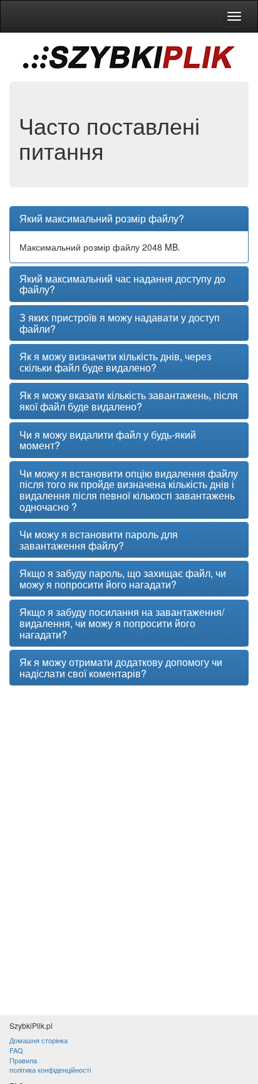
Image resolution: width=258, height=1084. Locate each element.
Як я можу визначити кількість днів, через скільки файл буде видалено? (115, 362)
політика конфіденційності (50, 1070)
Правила (23, 1060)
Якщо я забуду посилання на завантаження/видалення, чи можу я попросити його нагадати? (121, 623)
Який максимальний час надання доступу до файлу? (122, 284)
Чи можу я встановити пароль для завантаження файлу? (98, 540)
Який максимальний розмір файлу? (101, 218)
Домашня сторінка (38, 1040)
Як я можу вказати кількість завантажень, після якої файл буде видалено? (128, 401)
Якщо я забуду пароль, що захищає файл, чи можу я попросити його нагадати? (122, 579)
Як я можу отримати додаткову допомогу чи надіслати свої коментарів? (120, 668)
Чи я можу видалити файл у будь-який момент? (107, 440)
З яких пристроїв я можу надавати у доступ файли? (119, 323)
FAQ (16, 1050)
